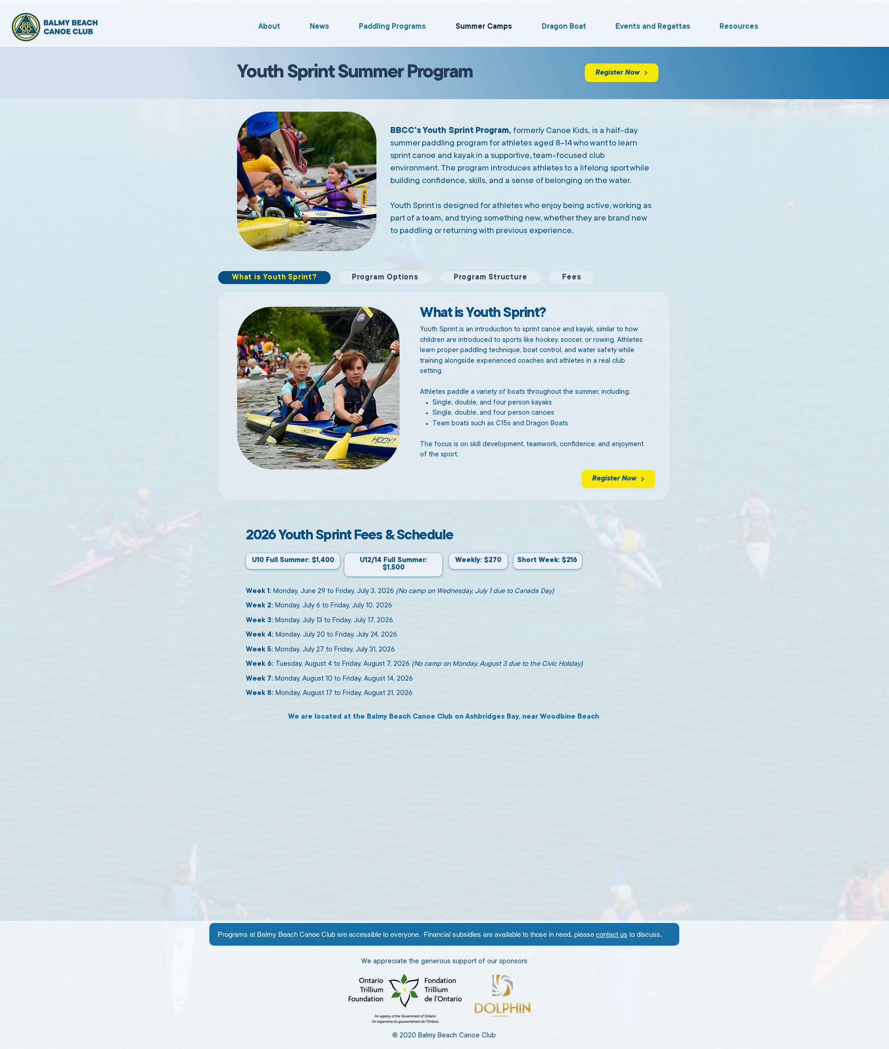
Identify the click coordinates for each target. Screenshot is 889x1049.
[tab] (274, 277)
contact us (611, 934)
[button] (556, 27)
